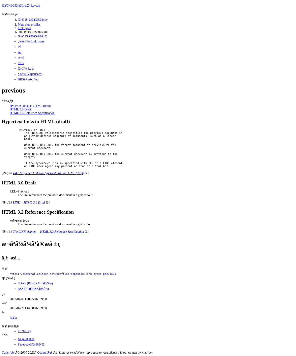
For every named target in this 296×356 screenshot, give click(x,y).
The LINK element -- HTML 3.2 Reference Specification (48, 231)
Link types (24, 28)
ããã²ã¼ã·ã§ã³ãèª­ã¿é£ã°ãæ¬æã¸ (21, 5)
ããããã (13, 317)
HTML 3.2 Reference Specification (32, 113)
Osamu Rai (44, 352)
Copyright (8, 352)
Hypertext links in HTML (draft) (30, 105)
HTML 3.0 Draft (20, 109)
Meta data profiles (29, 24)
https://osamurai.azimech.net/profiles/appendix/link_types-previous (63, 273)
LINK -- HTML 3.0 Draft (29, 202)
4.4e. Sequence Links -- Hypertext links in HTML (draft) (48, 173)
